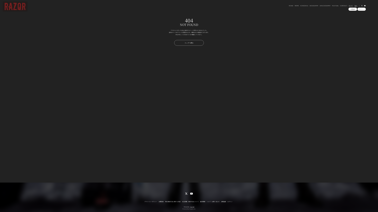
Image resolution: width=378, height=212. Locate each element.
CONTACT (343, 6)
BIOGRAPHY (314, 6)
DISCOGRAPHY (325, 6)
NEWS (297, 6)
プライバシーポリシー (150, 201)
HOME (291, 6)
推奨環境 (202, 201)
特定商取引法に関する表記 (173, 201)
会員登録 (352, 9)
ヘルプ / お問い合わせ (213, 201)
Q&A (355, 6)
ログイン (361, 9)
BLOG (351, 6)
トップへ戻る (189, 43)
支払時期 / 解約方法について (190, 201)
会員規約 (161, 201)
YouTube (335, 6)
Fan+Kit (192, 207)
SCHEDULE (304, 6)
